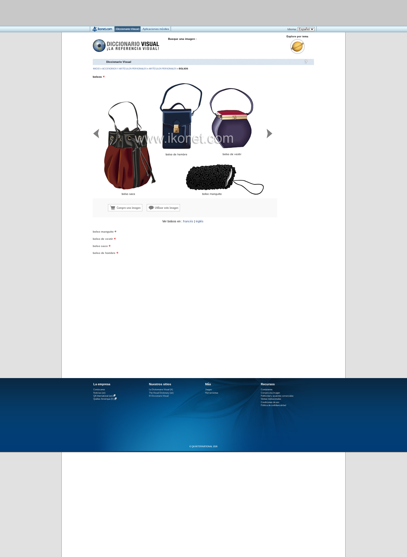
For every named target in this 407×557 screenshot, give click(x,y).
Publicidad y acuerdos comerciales (277, 396)
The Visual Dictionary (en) (161, 393)
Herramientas (211, 393)
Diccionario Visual (118, 61)
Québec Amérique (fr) (103, 399)
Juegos (208, 389)
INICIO (96, 68)
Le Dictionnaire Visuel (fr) (161, 389)
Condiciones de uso (270, 402)
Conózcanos (99, 389)
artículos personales (162, 68)
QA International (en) (103, 396)
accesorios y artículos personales (124, 68)
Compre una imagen (270, 393)
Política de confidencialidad (273, 405)
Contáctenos (266, 389)
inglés (200, 221)
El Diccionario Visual (159, 396)
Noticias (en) (99, 393)
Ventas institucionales (271, 399)
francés (188, 221)
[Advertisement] (187, 12)
